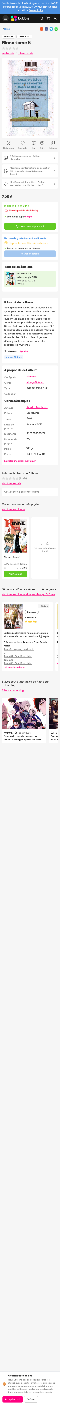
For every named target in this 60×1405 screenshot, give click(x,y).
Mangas (31, 376)
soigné (28, 216)
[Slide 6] (36, 133)
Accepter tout (12, 1399)
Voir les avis (8, 53)
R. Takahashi (24, 563)
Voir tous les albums (13, 509)
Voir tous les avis (11, 483)
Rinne (7, 28)
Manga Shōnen (35, 382)
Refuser (31, 1399)
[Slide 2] (26, 133)
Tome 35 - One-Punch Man (18, 663)
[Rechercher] (41, 18)
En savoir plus (36, 10)
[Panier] (48, 18)
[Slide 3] (28, 133)
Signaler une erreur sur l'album (20, 460)
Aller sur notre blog (13, 690)
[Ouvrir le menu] (5, 18)
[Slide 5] (33, 133)
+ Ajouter (23, 351)
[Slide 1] (23, 133)
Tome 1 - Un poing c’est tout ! (19, 649)
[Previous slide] (7, 98)
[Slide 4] (31, 133)
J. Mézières (10, 563)
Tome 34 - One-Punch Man (18, 656)
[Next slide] (52, 98)
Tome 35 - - (10, 659)
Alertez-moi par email (32, 226)
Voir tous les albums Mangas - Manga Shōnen (28, 594)
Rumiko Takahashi (37, 407)
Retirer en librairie (30, 253)
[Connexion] (55, 18)
